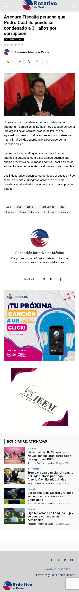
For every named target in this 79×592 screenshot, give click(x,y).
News (18, 207)
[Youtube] (71, 560)
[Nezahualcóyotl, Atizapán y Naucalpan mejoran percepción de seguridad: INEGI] (14, 455)
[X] (28, 61)
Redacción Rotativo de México (32, 51)
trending (64, 212)
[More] (60, 279)
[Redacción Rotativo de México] (7, 52)
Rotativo (10, 212)
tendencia (49, 212)
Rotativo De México (29, 212)
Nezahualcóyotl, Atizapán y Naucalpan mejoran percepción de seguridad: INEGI (49, 456)
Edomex (32, 448)
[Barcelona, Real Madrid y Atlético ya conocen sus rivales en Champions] (14, 496)
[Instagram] (58, 560)
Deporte (32, 489)
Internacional (14, 39)
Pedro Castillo (47, 207)
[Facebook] (20, 61)
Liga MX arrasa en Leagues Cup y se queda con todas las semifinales (50, 516)
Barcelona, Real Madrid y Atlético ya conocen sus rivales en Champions (50, 496)
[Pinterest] (37, 61)
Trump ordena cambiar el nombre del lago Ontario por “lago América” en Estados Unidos (50, 476)
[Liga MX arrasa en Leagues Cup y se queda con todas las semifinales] (14, 516)
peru (61, 207)
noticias (30, 207)
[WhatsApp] (46, 61)
